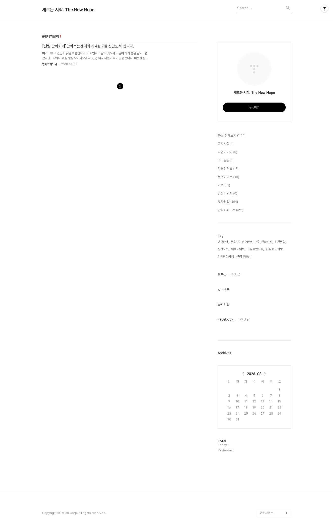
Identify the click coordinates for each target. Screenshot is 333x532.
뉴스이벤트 (228, 177)
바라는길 (226, 160)
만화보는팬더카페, (242, 242)
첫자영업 (228, 202)
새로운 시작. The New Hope (68, 9)
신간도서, (223, 249)
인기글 (235, 274)
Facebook (225, 319)
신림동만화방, (255, 249)
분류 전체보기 (231, 135)
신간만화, (280, 242)
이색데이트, (238, 249)
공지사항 (226, 144)
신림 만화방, (243, 256)
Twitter (244, 319)
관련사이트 (266, 513)
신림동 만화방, (275, 249)
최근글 (222, 274)
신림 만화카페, (264, 242)
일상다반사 (227, 193)
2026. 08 (254, 374)
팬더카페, (223, 242)
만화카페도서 (49, 64)
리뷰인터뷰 (228, 169)
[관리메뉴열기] (324, 8)
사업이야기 (227, 152)
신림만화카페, (226, 256)
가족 (224, 185)
